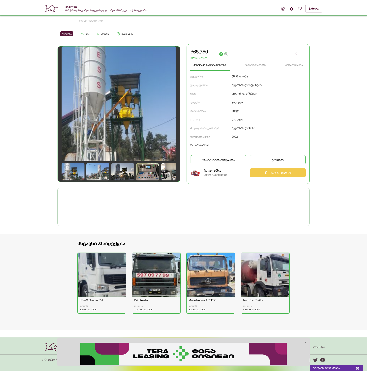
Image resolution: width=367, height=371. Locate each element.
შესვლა (314, 8)
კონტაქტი (319, 347)
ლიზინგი (278, 159)
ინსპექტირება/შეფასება (218, 159)
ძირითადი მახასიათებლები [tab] (209, 65)
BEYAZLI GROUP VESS (91, 21)
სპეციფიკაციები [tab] (255, 65)
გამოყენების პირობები (56, 359)
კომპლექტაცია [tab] (294, 65)
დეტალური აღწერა (200, 145)
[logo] (52, 347)
